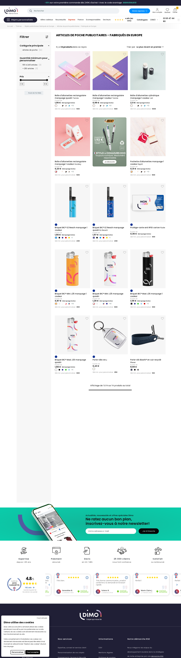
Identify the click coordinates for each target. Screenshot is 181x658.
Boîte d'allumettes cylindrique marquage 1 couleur (144, 96)
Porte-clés (100, 359)
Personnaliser (17, 652)
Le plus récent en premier (150, 46)
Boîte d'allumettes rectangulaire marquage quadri (70, 96)
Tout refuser (42, 618)
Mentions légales (106, 652)
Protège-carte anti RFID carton (147, 227)
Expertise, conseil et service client (72, 648)
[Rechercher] (31, 11)
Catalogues (142, 20)
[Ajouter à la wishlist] (87, 54)
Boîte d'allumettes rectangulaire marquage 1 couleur (108, 96)
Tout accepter (33, 652)
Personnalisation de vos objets (71, 652)
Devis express (138, 11)
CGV (100, 648)
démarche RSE (157, 656)
